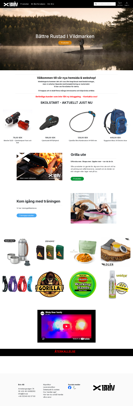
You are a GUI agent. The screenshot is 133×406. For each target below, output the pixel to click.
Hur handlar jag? (49, 392)
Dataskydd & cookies (51, 390)
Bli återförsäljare (38, 4)
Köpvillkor (47, 385)
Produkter (24, 4)
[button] (5, 124)
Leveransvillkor (49, 387)
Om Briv (50, 4)
